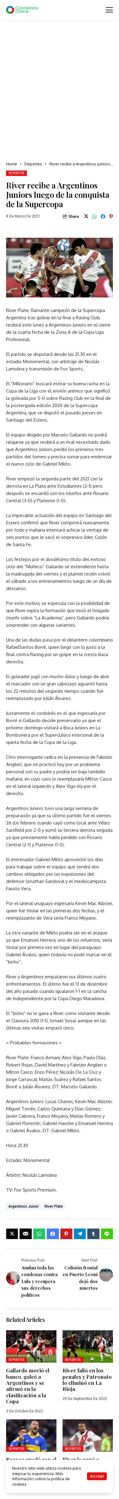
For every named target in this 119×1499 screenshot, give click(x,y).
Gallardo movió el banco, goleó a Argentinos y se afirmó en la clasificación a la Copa (27, 1385)
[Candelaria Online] (23, 10)
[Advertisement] (59, 91)
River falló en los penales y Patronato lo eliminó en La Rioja (87, 1379)
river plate (54, 1206)
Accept (97, 1476)
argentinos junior (23, 1206)
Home (11, 163)
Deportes (33, 163)
